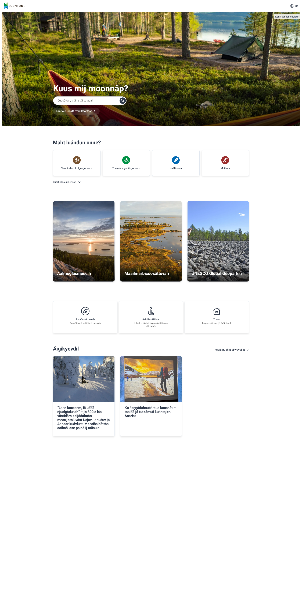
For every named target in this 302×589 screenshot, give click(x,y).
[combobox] (90, 100)
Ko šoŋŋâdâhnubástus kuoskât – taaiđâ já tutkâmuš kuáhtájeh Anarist (150, 411)
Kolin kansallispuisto (287, 17)
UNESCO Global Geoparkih (217, 274)
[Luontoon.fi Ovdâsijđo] (14, 6)
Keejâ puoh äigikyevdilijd (230, 350)
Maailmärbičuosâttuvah (146, 274)
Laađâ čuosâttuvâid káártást (74, 111)
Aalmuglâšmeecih (74, 274)
